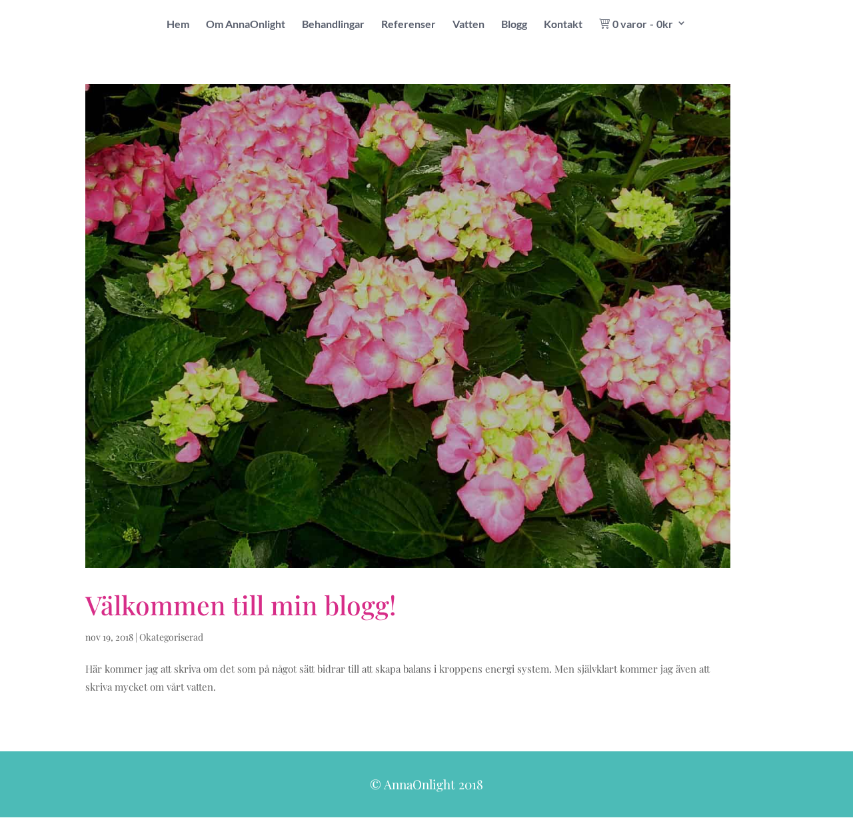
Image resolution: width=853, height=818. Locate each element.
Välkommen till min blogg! (241, 604)
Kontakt (563, 24)
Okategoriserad (171, 637)
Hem (178, 24)
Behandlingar (333, 24)
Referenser (408, 24)
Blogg (514, 24)
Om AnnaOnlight (245, 24)
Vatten (468, 24)
